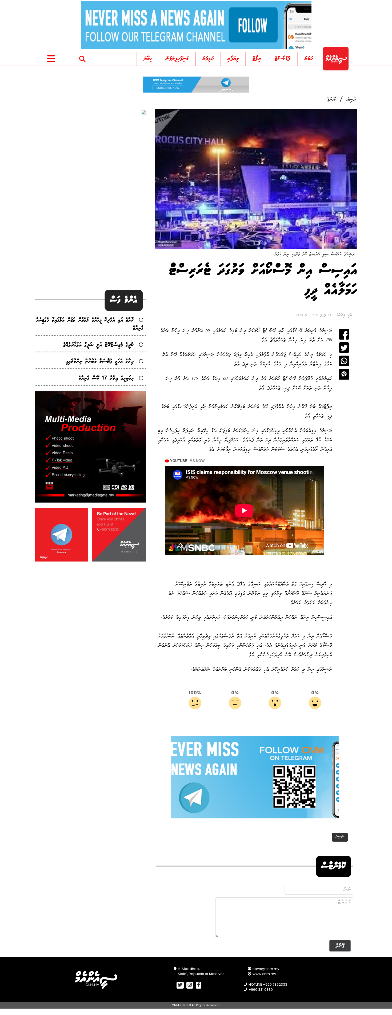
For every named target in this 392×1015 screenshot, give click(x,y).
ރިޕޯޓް (257, 58)
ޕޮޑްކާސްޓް (282, 58)
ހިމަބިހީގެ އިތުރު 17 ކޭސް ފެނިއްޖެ (106, 378)
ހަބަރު (308, 58)
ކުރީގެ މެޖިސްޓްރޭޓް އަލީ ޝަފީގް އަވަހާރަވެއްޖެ (98, 345)
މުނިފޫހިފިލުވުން (177, 58)
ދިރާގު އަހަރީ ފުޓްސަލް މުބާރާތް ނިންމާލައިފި (100, 361)
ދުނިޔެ (351, 99)
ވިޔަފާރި (233, 58)
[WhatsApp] (344, 361)
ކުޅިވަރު (208, 58)
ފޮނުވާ (340, 946)
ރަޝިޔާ (340, 836)
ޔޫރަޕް (331, 99)
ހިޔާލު (148, 58)
